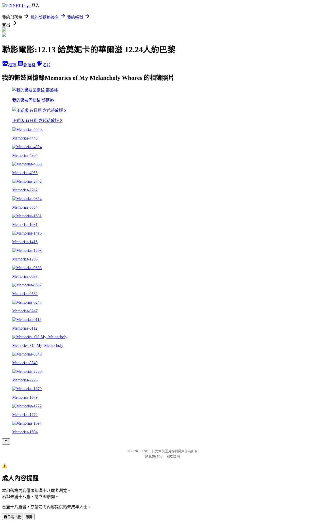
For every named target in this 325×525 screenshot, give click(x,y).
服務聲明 (173, 456)
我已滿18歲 (12, 517)
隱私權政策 (153, 456)
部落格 (30, 65)
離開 (29, 517)
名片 (47, 65)
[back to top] (6, 441)
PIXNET (144, 451)
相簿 (12, 65)
